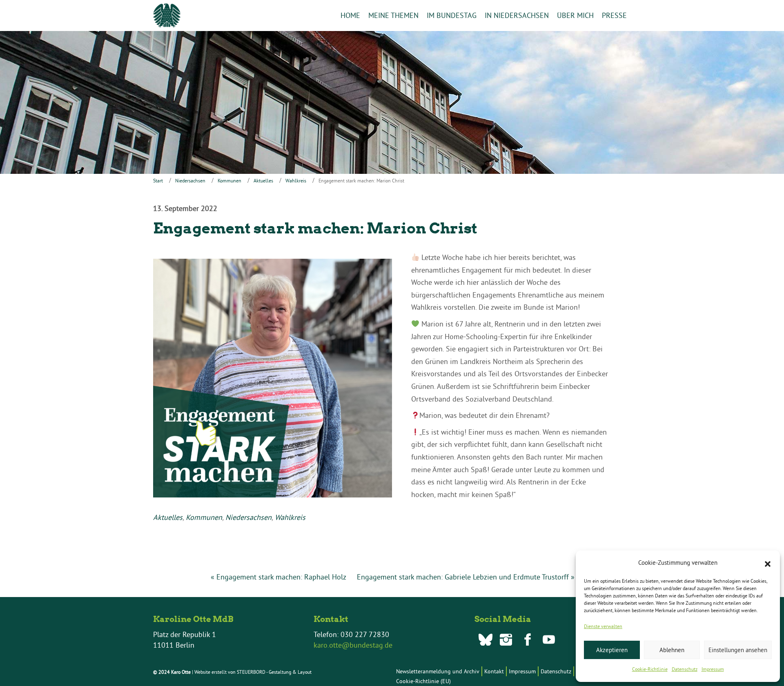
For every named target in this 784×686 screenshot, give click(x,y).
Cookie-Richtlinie (650, 669)
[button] (768, 563)
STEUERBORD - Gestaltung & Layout (274, 672)
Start (158, 181)
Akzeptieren (612, 650)
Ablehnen (671, 650)
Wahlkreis (295, 181)
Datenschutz (684, 669)
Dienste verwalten (603, 626)
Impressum (713, 669)
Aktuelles (263, 181)
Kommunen (229, 181)
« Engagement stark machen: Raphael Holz (278, 577)
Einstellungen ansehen (737, 650)
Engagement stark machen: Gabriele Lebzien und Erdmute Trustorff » (466, 577)
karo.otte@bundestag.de (353, 645)
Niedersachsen (190, 181)
